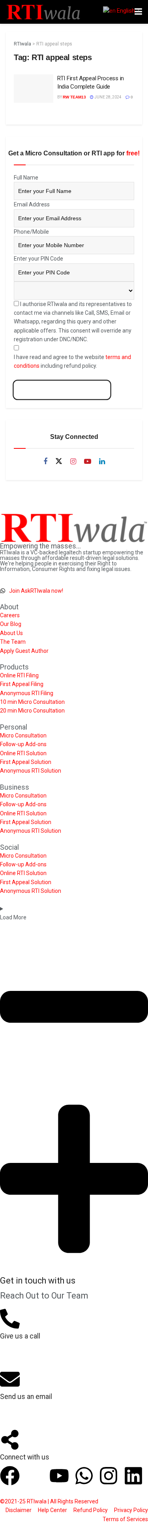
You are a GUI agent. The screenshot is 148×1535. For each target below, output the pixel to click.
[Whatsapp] (84, 1476)
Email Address (32, 204)
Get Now (62, 390)
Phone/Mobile (31, 232)
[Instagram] (108, 1476)
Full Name (26, 177)
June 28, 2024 (108, 97)
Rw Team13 (74, 97)
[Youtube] (59, 1476)
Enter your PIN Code (38, 258)
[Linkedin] (133, 1476)
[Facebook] (10, 1476)
